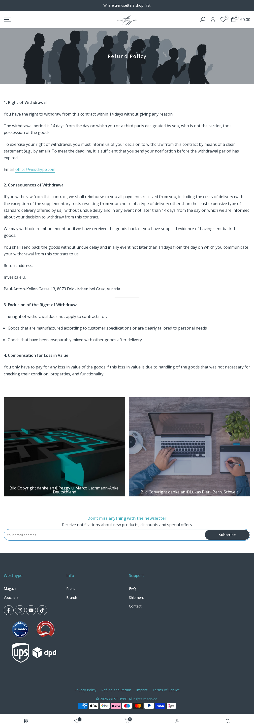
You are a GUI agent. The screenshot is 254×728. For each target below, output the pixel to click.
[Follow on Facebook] (9, 610)
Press (70, 588)
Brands (72, 597)
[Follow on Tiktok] (42, 610)
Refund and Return (116, 690)
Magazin (10, 588)
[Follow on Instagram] (20, 610)
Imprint (142, 690)
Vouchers (11, 597)
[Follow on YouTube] (31, 610)
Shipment (136, 597)
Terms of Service (166, 690)
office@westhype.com (35, 169)
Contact (135, 606)
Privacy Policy (85, 690)
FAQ (132, 588)
